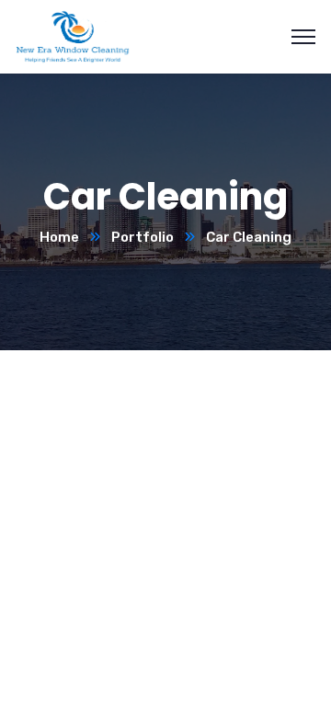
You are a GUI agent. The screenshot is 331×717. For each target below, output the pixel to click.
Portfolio (142, 237)
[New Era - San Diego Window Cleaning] (72, 35)
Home (59, 237)
